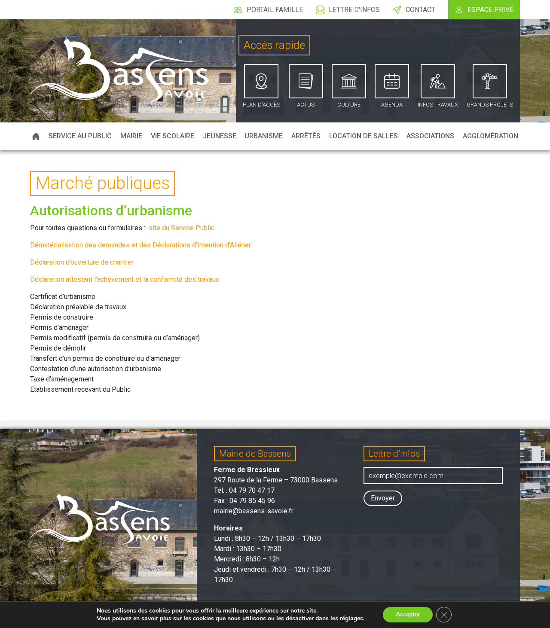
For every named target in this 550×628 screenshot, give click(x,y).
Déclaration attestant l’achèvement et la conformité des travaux (124, 279)
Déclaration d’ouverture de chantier (82, 262)
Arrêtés (306, 136)
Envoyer (383, 498)
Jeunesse (219, 136)
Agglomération (490, 136)
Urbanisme (263, 136)
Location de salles (363, 136)
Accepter (408, 614)
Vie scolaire (172, 136)
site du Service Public (181, 228)
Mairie (131, 136)
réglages (351, 618)
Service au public (80, 136)
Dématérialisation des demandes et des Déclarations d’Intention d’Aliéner (140, 245)
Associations (430, 136)
